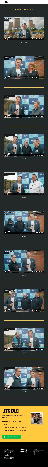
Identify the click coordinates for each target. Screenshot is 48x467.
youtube (37, 453)
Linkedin (37, 451)
